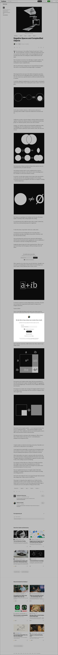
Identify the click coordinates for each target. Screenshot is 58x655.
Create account (29, 331)
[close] (43, 314)
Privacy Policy (37, 338)
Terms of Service (32, 338)
